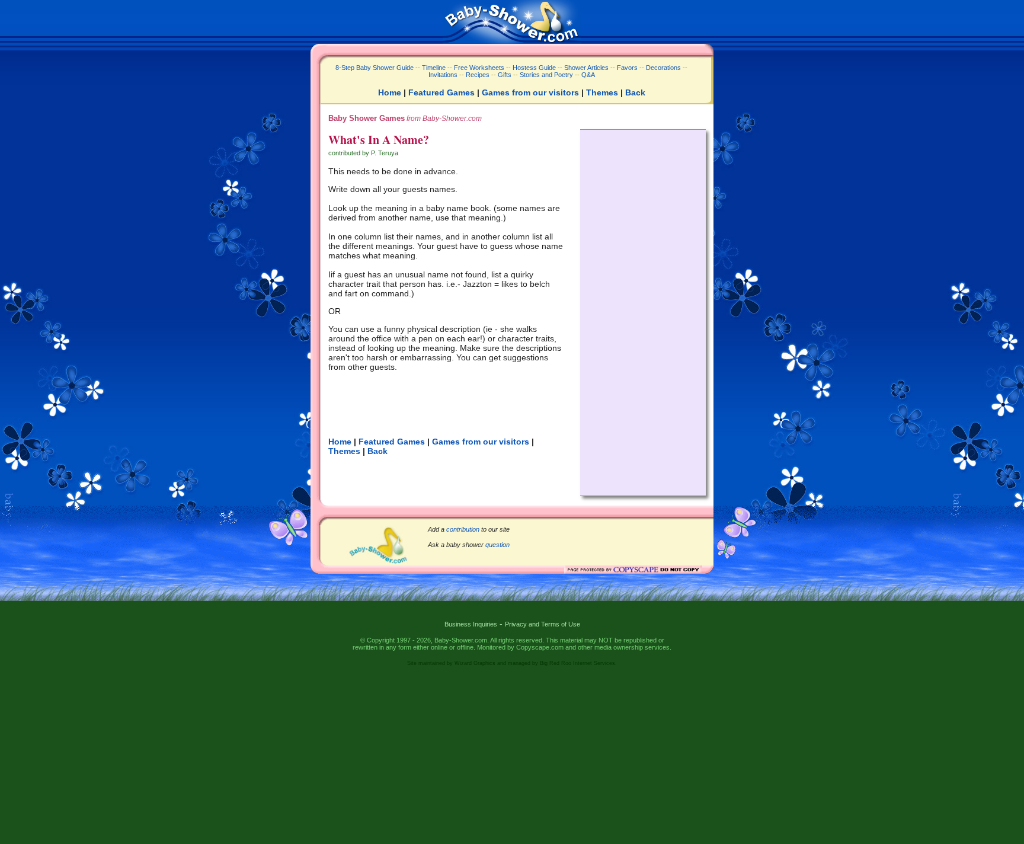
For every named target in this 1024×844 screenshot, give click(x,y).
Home (389, 92)
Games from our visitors (530, 92)
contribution (462, 529)
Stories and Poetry (546, 74)
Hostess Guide (534, 67)
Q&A (588, 74)
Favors (627, 67)
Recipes (476, 74)
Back (635, 92)
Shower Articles (586, 67)
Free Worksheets (479, 67)
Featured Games (441, 92)
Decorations (663, 67)
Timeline (434, 67)
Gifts (504, 74)
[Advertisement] (643, 309)
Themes (602, 92)
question (497, 544)
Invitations (442, 74)
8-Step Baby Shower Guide (374, 67)
